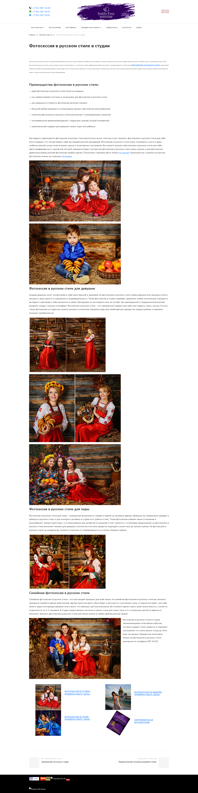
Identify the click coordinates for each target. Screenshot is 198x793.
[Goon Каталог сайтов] (34, 778)
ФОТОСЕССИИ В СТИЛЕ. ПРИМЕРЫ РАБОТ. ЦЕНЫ (77, 718)
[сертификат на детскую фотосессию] (48, 711)
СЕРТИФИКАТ (71, 27)
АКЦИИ (139, 27)
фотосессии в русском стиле (146, 65)
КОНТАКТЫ (126, 27)
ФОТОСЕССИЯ (36, 27)
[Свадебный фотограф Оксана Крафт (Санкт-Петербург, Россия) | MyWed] (34, 785)
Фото (68, 780)
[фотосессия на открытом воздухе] (118, 711)
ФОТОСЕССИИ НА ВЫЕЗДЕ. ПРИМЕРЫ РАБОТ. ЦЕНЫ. (148, 693)
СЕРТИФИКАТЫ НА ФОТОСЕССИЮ (143, 721)
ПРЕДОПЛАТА (111, 27)
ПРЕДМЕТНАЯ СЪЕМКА (90, 27)
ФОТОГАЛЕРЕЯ (55, 27)
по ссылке (124, 152)
